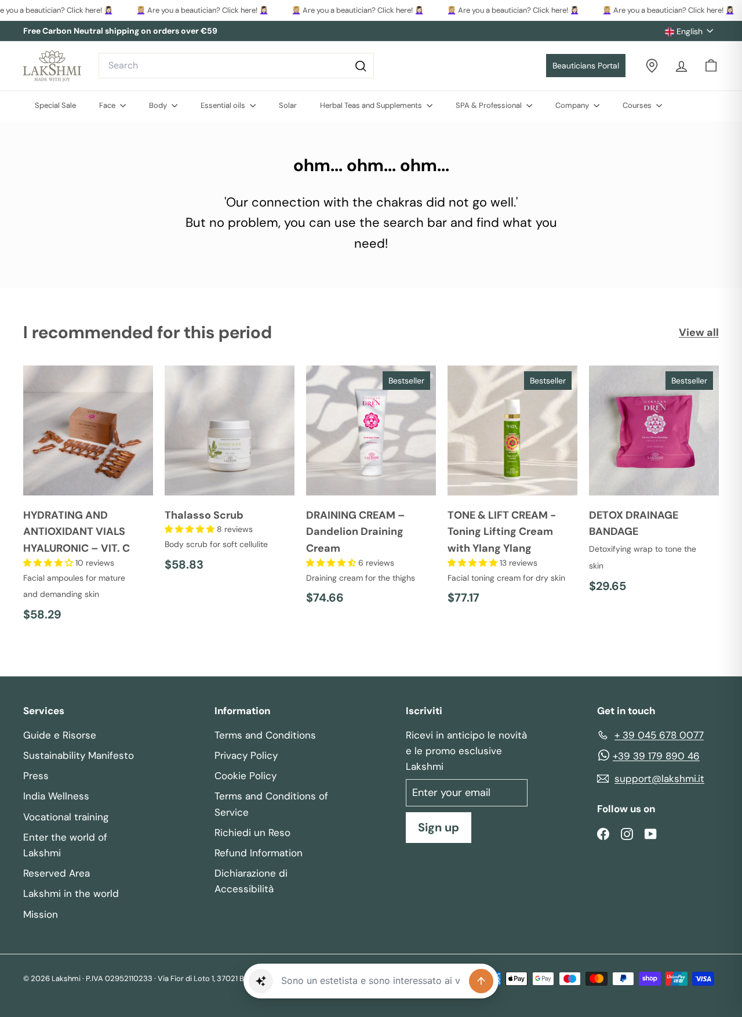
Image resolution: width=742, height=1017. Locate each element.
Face (108, 105)
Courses (638, 105)
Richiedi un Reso (252, 832)
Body (159, 105)
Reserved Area (56, 873)
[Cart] (711, 66)
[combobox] (236, 65)
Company (573, 105)
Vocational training (65, 816)
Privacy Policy (246, 755)
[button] (49, 563)
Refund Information (258, 852)
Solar (288, 105)
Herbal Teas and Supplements (372, 105)
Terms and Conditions (265, 735)
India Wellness (56, 796)
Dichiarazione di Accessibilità (251, 881)
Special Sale (55, 105)
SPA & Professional (489, 105)
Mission (40, 914)
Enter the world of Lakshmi (65, 845)
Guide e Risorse (59, 735)
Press (36, 775)
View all (699, 332)
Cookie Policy (245, 775)
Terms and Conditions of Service (271, 804)
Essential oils (224, 105)
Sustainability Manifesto (78, 755)
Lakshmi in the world (71, 893)
